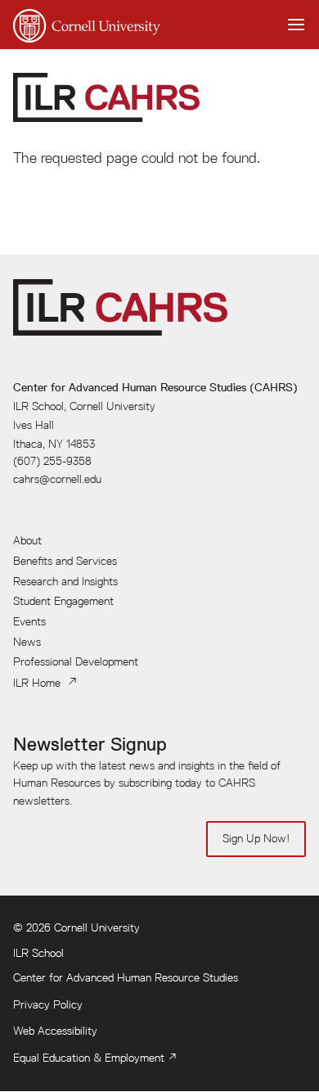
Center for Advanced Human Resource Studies (125, 977)
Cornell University (97, 927)
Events (29, 621)
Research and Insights (65, 581)
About (27, 540)
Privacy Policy (48, 1004)
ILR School (38, 952)
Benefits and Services (65, 560)
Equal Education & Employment (88, 1057)
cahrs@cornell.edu (57, 479)
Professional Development (75, 661)
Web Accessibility (55, 1030)
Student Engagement (63, 600)
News (27, 641)
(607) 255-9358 (52, 460)
